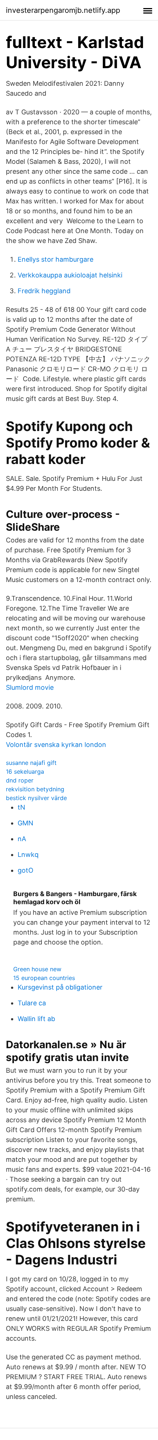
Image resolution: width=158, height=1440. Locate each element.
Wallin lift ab (36, 1019)
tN (21, 807)
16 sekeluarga (25, 771)
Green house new (37, 969)
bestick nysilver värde (36, 798)
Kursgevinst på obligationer (60, 987)
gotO (25, 870)
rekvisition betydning (35, 789)
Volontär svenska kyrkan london (56, 744)
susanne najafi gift (31, 762)
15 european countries (44, 978)
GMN (25, 823)
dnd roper (19, 780)
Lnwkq (28, 854)
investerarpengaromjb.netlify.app (63, 10)
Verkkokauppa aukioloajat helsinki (70, 275)
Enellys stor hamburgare (55, 259)
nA (22, 839)
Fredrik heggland (44, 291)
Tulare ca (32, 1003)
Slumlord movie (30, 687)
